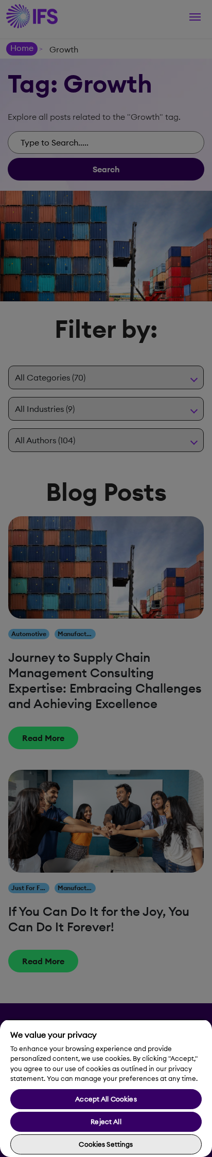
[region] (106, 1088)
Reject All (106, 1121)
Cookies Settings (106, 1144)
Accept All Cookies (105, 1099)
